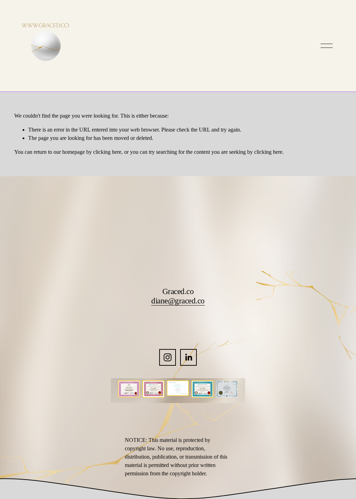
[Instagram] (167, 357)
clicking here (107, 152)
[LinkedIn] (188, 357)
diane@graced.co (178, 300)
